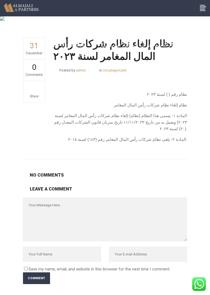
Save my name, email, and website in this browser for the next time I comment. (99, 269)
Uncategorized (73, 45)
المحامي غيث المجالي (40, 45)
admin (81, 70)
